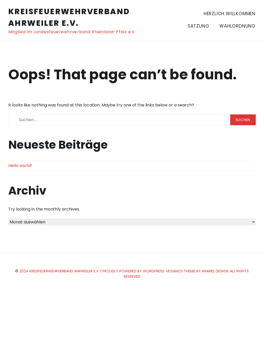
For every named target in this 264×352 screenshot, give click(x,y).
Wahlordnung (237, 26)
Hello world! (20, 166)
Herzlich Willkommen (229, 14)
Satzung (198, 26)
